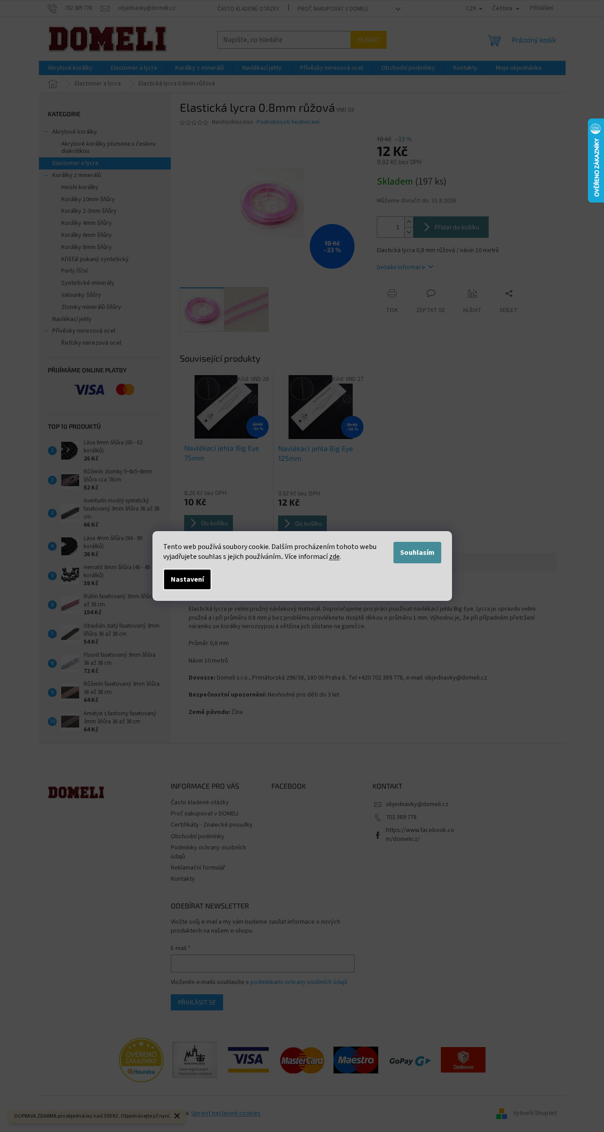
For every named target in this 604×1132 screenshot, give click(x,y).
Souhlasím (417, 553)
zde (334, 557)
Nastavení (187, 579)
